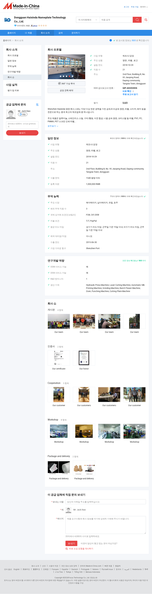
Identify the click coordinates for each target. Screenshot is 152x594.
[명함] (37, 104)
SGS (134, 40)
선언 (44, 566)
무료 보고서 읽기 (130, 94)
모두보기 (52, 126)
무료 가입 (134, 6)
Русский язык (107, 569)
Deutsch (74, 569)
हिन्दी (146, 569)
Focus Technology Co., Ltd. (79, 577)
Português (85, 569)
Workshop (59, 441)
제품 (30, 32)
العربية (126, 569)
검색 (60, 32)
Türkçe (68, 572)
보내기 (22, 132)
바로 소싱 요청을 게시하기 (79, 548)
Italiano (95, 569)
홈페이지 (11, 32)
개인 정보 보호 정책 (69, 566)
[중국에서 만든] (22, 5)
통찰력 (118, 566)
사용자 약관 (53, 566)
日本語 (46, 569)
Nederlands (137, 569)
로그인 (126, 6)
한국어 (118, 569)
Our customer (59, 405)
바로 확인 (127, 91)
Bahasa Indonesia (93, 572)
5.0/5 (125, 103)
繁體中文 (36, 569)
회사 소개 (45, 32)
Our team (58, 332)
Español (65, 569)
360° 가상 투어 (68, 83)
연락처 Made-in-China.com (90, 566)
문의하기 (76, 32)
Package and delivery (59, 478)
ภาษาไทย (59, 572)
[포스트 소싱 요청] (146, 20)
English (17, 569)
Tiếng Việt (78, 572)
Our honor (84, 368)
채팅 (24, 114)
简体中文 (26, 569)
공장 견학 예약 (66, 90)
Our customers (84, 405)
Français (55, 569)
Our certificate (58, 368)
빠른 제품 (108, 566)
